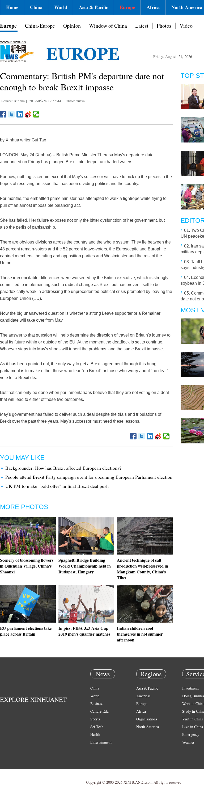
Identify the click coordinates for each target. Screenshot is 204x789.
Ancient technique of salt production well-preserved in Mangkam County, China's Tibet (142, 569)
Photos (164, 25)
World (60, 7)
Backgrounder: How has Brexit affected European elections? (63, 468)
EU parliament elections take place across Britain (26, 631)
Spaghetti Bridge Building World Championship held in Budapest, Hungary (84, 566)
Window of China (108, 25)
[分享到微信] (36, 114)
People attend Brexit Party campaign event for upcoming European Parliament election (88, 477)
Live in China (192, 726)
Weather (188, 742)
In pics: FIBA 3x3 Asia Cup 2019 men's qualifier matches (84, 631)
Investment (190, 688)
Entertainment (101, 742)
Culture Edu (99, 711)
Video (186, 25)
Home (12, 7)
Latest (141, 25)
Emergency (190, 734)
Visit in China (192, 718)
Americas (143, 695)
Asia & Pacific (93, 7)
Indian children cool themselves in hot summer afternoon (140, 634)
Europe (127, 7)
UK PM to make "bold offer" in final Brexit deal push (57, 486)
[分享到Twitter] (11, 114)
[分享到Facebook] (3, 114)
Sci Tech (96, 726)
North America (147, 726)
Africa (153, 7)
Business (96, 703)
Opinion (72, 25)
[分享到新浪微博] (28, 114)
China (36, 7)
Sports (95, 718)
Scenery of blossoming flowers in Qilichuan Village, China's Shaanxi (26, 566)
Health (95, 734)
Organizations (146, 718)
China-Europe (40, 25)
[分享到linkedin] (19, 114)
